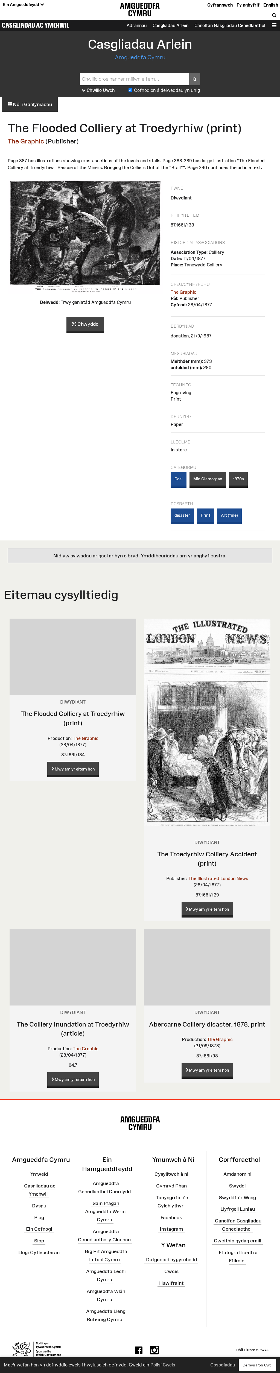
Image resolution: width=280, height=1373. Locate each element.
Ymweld (39, 1174)
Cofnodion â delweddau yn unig (167, 90)
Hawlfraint (171, 1283)
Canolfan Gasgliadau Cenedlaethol (229, 25)
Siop (39, 1240)
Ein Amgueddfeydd (21, 4)
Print (205, 515)
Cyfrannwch (220, 4)
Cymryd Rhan (171, 1186)
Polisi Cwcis (162, 1364)
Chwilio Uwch (100, 90)
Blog (39, 1217)
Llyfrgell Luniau (237, 1209)
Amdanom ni (237, 1174)
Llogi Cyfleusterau (39, 1252)
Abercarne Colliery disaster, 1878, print (207, 1024)
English (270, 4)
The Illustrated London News (218, 878)
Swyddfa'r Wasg (237, 1197)
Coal (178, 479)
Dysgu (39, 1206)
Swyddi (237, 1186)
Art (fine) (229, 515)
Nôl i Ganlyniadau (32, 104)
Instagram (171, 1229)
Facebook (171, 1217)
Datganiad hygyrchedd (171, 1259)
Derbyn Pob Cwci (257, 1365)
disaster (182, 515)
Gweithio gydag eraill (237, 1240)
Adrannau (137, 25)
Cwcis (171, 1271)
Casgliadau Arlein (170, 25)
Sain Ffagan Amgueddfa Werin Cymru (105, 1211)
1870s (238, 479)
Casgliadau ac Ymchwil (35, 25)
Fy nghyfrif (248, 4)
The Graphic (26, 141)
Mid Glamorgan (207, 479)
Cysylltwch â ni (171, 1174)
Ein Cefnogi (39, 1229)
